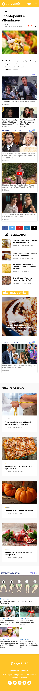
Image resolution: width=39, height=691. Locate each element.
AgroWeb (5, 25)
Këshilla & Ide (11, 321)
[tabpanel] (19, 316)
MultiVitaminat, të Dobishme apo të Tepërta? (18, 553)
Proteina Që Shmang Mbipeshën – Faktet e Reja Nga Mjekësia (19, 423)
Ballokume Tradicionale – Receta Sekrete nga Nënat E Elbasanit (24, 266)
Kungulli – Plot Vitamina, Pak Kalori (19, 510)
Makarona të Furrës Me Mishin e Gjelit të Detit (18, 467)
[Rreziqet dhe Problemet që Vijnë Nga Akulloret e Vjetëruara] (19, 316)
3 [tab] (34, 300)
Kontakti (24, 671)
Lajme (5, 11)
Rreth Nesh (14, 671)
